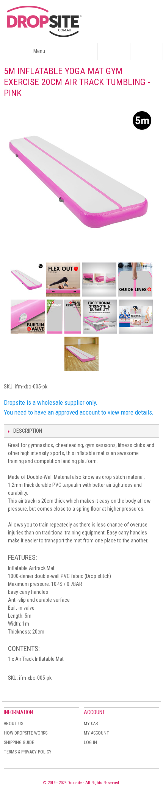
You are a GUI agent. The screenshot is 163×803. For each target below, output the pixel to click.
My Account (96, 733)
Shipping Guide (19, 742)
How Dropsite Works (25, 733)
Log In (90, 742)
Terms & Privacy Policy (28, 752)
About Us (13, 723)
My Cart (92, 723)
